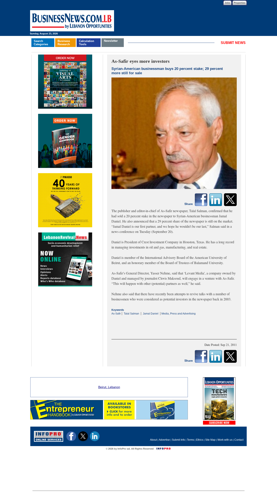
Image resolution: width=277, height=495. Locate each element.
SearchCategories (41, 42)
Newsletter (111, 40)
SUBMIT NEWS (233, 43)
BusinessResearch (64, 42)
